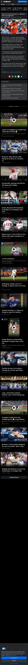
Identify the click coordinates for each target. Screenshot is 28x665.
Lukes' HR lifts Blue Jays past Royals (10, 97)
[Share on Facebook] (12, 76)
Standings (18, 4)
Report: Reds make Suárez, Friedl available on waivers (12, 86)
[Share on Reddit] (9, 76)
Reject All (14, 660)
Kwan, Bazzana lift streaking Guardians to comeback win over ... (12, 210)
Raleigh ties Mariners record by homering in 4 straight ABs (13, 470)
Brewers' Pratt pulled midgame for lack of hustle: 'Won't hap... (13, 445)
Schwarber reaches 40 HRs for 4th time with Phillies (13, 184)
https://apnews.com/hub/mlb (14, 72)
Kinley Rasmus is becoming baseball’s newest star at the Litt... (12, 341)
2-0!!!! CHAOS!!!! (8, 259)
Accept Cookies (14, 657)
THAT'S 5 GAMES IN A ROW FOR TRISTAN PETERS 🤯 (14, 131)
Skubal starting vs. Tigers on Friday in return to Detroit (12, 311)
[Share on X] (6, 76)
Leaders (24, 4)
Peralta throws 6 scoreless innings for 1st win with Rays (12, 369)
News (13, 4)
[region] (14, 654)
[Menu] (1, 1)
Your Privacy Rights (14, 663)
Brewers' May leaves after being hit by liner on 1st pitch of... (12, 159)
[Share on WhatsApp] (15, 76)
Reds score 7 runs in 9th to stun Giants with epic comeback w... (14, 235)
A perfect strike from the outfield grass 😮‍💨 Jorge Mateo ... (14, 418)
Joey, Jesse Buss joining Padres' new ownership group (13, 394)
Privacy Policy (13, 655)
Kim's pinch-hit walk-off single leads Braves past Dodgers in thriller (12, 95)
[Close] (25, 644)
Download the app (22, 1)
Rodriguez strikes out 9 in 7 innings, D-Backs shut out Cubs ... (14, 286)
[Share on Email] (18, 76)
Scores (8, 4)
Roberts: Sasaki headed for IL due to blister (11, 88)
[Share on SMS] (21, 76)
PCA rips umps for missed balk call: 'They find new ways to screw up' (13, 91)
